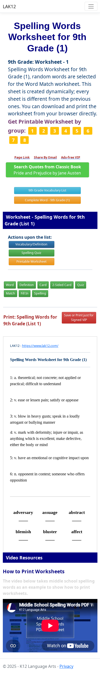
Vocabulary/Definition (31, 244)
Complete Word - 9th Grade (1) (47, 200)
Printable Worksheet (31, 261)
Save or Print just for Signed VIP (79, 317)
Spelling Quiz (31, 253)
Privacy (66, 666)
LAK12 (9, 6)
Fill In (24, 293)
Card (43, 285)
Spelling (40, 293)
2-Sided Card (62, 285)
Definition (26, 285)
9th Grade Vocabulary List (47, 190)
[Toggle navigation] (91, 6)
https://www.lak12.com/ (40, 345)
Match (10, 293)
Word (10, 285)
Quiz (80, 285)
